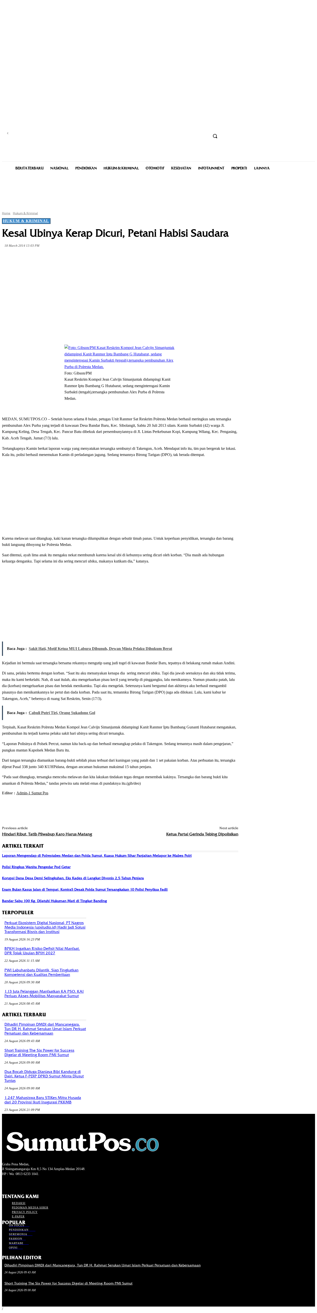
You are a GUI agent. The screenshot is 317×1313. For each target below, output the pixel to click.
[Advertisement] (158, 190)
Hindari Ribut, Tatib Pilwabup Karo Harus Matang (47, 834)
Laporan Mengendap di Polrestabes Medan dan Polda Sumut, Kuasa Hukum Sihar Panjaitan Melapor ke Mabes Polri (97, 855)
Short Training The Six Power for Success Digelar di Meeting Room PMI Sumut (39, 1052)
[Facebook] (46, 257)
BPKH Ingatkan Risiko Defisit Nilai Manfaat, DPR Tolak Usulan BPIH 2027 (42, 950)
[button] (215, 136)
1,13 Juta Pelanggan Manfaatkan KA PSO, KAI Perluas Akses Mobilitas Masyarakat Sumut (44, 993)
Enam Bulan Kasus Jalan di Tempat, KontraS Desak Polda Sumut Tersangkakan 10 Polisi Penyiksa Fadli (85, 889)
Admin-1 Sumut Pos (32, 793)
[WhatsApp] (100, 257)
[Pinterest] (82, 257)
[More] (118, 257)
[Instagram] (14, 1183)
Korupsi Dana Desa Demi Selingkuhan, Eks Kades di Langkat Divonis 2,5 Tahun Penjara (73, 878)
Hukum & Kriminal (25, 213)
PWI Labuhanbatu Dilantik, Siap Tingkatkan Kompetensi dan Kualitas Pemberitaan (41, 972)
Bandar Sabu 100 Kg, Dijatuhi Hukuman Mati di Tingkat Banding (54, 901)
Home (6, 213)
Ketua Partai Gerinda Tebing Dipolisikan (202, 834)
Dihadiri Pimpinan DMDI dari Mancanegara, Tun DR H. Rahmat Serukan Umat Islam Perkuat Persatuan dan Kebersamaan (45, 1029)
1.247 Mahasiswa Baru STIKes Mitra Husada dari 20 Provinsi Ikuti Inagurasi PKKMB (42, 1100)
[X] (64, 257)
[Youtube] (31, 1183)
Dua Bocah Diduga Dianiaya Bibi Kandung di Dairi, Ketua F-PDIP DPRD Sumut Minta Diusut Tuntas (44, 1076)
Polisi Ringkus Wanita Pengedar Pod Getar (36, 867)
